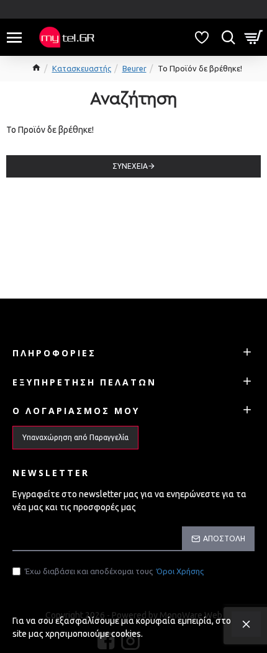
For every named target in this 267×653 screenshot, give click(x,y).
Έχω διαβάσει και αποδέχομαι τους (114, 571)
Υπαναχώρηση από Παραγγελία (75, 437)
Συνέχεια (130, 166)
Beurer (134, 68)
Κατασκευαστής (81, 68)
